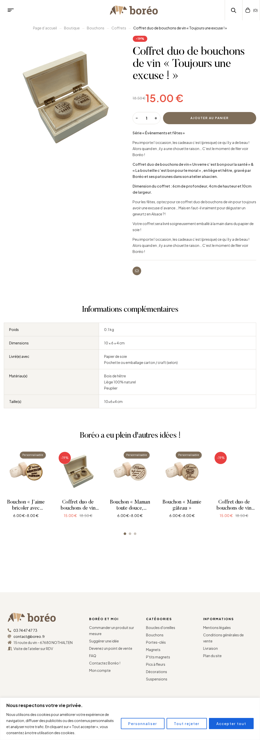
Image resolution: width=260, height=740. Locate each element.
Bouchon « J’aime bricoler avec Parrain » (26, 508)
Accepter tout (231, 723)
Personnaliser (142, 723)
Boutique (72, 28)
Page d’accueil (45, 28)
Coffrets (118, 28)
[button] (125, 533)
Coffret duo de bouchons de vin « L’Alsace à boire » (234, 508)
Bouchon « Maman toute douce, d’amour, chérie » (130, 508)
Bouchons (95, 28)
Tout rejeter (187, 723)
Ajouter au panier (209, 118)
